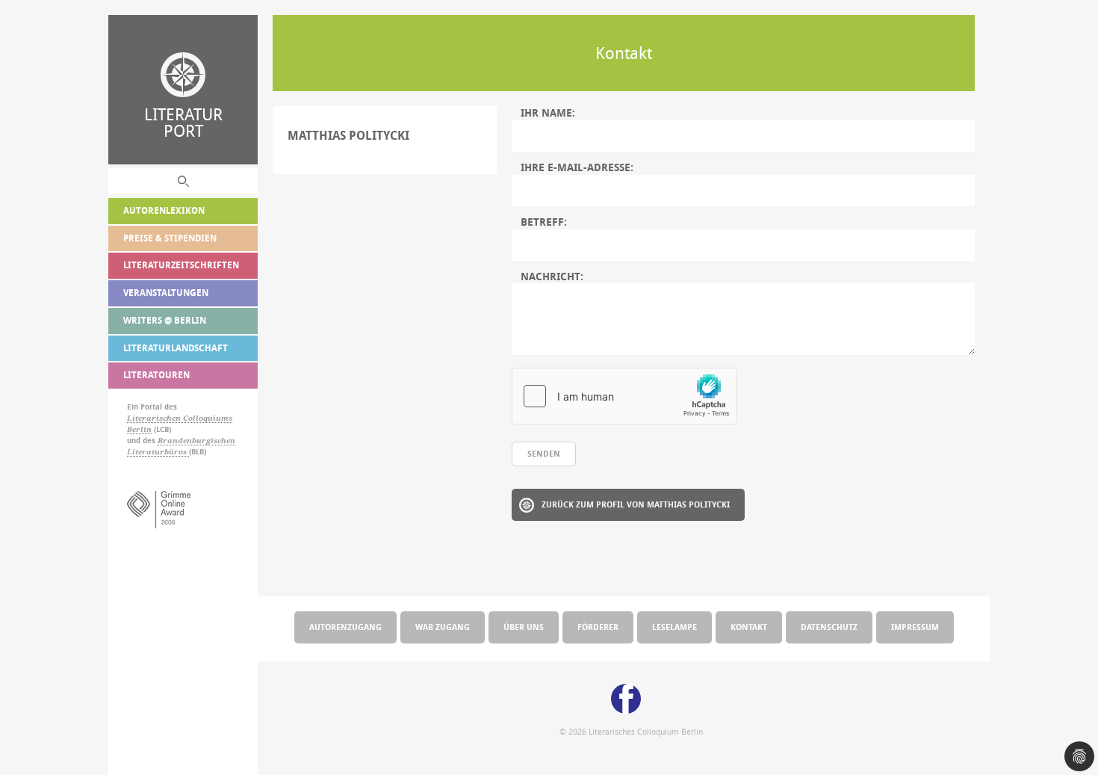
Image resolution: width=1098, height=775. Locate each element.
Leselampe (674, 626)
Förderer (597, 626)
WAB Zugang (442, 626)
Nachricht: (552, 276)
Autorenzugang (345, 626)
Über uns (523, 626)
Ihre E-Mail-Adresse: (577, 167)
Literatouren (156, 374)
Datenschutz (829, 626)
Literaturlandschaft (175, 348)
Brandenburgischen (196, 440)
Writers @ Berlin (164, 320)
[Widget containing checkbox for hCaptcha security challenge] (624, 396)
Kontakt (749, 626)
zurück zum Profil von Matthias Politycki (636, 504)
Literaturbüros (158, 452)
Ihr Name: (548, 112)
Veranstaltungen (165, 292)
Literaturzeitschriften (181, 265)
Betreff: (544, 221)
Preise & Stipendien (170, 238)
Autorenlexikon (164, 210)
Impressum (915, 626)
